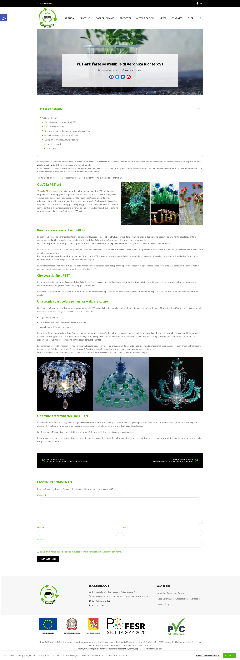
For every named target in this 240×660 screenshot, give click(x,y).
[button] (111, 77)
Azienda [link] (161, 593)
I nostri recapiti (54, 144)
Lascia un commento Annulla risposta (61, 139)
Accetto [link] (229, 655)
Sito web (41, 539)
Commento (43, 495)
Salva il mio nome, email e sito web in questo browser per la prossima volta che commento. (81, 551)
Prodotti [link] (182, 593)
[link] (3, 17)
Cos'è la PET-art (49, 118)
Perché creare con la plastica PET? (60, 122)
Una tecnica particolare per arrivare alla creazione (67, 131)
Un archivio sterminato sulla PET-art (61, 135)
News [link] (160, 604)
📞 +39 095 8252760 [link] (45, 3)
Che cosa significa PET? (55, 126)
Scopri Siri (51, 148)
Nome (40, 527)
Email (124, 527)
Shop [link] (167, 604)
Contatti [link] (194, 598)
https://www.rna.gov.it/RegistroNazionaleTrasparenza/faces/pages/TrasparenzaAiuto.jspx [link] (120, 648)
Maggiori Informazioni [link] (208, 655)
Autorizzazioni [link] (181, 598)
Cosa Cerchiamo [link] (165, 598)
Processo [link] (171, 593)
